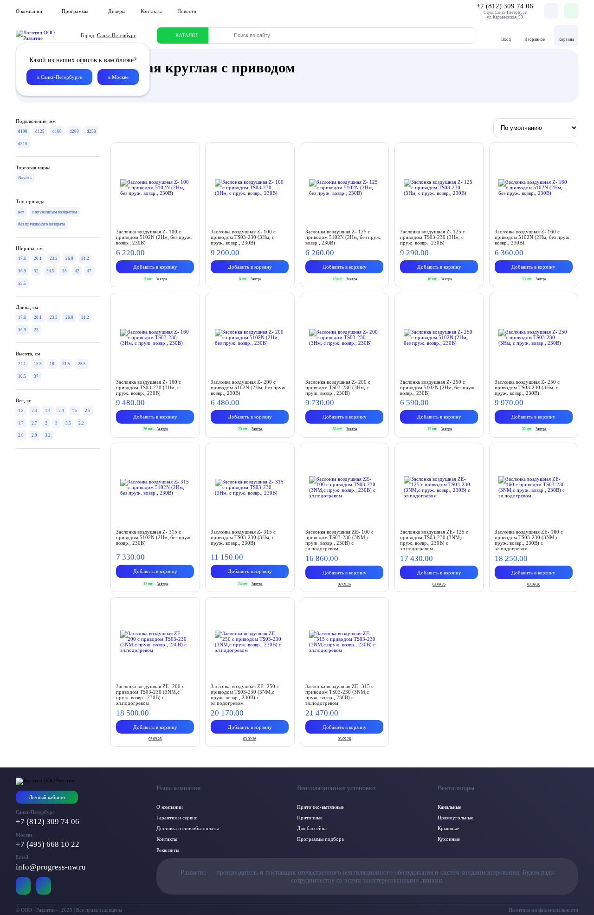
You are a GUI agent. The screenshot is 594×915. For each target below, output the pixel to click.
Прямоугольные (455, 817)
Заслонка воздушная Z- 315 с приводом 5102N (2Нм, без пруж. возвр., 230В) (154, 537)
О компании (169, 807)
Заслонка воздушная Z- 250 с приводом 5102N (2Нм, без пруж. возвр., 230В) (438, 387)
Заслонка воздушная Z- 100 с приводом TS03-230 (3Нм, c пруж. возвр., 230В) (243, 237)
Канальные (449, 807)
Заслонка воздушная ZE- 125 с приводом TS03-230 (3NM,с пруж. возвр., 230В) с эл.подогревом (434, 540)
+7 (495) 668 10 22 (47, 844)
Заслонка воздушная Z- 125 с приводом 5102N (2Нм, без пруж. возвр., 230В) (343, 237)
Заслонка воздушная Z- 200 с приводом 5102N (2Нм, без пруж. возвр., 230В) (249, 387)
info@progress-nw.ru (51, 867)
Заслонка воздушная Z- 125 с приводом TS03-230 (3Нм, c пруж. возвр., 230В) (432, 237)
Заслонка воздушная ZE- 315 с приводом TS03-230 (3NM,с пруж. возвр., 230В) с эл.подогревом (339, 694)
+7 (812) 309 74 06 (47, 821)
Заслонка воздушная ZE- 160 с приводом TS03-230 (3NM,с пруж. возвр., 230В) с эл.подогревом (529, 540)
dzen (44, 886)
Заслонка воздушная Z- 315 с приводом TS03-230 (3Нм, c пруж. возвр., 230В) (243, 537)
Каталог (186, 35)
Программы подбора (320, 839)
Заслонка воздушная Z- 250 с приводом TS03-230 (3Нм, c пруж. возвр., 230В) (527, 387)
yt (23, 886)
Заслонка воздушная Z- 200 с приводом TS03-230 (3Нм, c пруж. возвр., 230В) (337, 387)
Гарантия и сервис (176, 817)
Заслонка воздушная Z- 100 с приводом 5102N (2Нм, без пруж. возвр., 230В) (154, 237)
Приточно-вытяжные (320, 807)
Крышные (448, 828)
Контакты (151, 11)
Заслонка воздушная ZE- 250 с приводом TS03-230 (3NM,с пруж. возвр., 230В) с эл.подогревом (245, 694)
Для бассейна (312, 828)
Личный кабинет (47, 797)
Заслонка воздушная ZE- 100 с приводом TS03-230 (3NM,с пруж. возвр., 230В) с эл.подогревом (339, 540)
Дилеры (116, 11)
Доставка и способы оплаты (187, 828)
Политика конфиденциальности (543, 910)
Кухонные (449, 839)
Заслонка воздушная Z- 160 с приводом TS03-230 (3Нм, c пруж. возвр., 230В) (148, 387)
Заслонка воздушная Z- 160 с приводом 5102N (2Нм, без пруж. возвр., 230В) (533, 237)
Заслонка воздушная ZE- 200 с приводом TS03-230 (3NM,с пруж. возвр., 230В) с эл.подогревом (150, 694)
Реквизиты (167, 850)
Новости (186, 11)
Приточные (310, 817)
